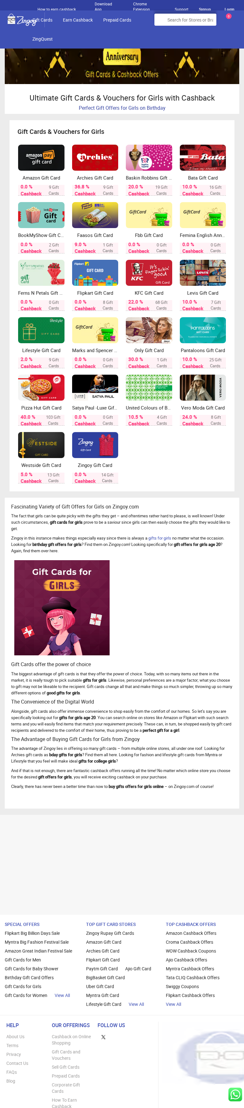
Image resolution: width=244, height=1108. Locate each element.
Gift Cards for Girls (23, 986)
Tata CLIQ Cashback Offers (193, 977)
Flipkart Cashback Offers (190, 995)
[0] (227, 22)
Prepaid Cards (117, 20)
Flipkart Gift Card (103, 960)
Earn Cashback (78, 20)
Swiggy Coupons (182, 986)
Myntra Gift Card (102, 995)
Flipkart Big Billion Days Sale (32, 933)
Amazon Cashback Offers (191, 933)
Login (229, 9)
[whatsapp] (235, 1094)
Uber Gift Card (100, 986)
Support (181, 9)
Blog (10, 1081)
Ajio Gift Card (138, 969)
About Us (15, 1036)
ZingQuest (42, 39)
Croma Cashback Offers (189, 942)
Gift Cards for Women (26, 995)
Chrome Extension (141, 5)
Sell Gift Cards (65, 1067)
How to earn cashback (57, 9)
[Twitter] (103, 1036)
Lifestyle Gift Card (103, 1004)
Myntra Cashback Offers (190, 969)
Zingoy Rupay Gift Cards (110, 933)
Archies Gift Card (102, 951)
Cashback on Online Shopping (71, 1039)
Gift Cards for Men (23, 960)
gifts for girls (159, 538)
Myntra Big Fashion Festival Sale (37, 942)
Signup (205, 9)
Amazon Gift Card (103, 942)
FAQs (11, 1072)
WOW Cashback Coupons (191, 951)
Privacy (13, 1054)
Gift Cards (42, 20)
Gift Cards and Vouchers (66, 1055)
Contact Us (17, 1063)
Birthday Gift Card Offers (29, 977)
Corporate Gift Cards (66, 1088)
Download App (103, 5)
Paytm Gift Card (102, 969)
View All (62, 995)
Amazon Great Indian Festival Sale (38, 951)
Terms (12, 1045)
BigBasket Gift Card (105, 977)
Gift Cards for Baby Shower (31, 969)
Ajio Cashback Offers (186, 960)
